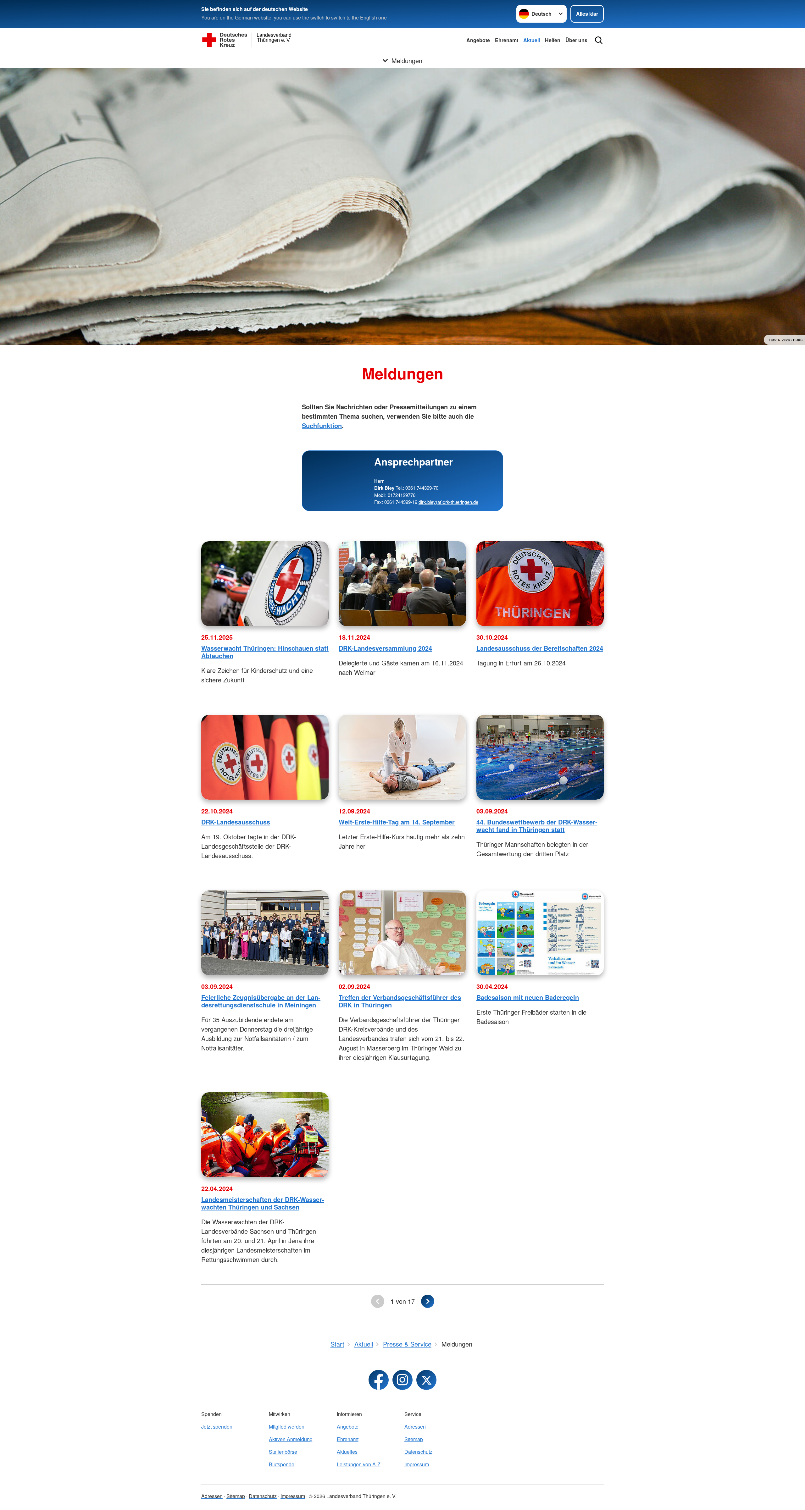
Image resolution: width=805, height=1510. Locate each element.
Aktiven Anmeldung (291, 1439)
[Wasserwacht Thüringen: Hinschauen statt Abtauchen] (265, 583)
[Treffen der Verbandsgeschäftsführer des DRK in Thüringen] (402, 932)
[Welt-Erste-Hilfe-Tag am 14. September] (402, 757)
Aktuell (531, 40)
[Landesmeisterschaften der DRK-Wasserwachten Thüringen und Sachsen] (265, 1134)
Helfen (552, 40)
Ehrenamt (506, 40)
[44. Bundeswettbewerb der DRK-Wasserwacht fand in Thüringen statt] (540, 757)
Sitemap (413, 1439)
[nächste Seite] (427, 1301)
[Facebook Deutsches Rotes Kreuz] (379, 1380)
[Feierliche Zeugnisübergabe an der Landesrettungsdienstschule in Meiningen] (265, 932)
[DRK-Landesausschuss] (265, 757)
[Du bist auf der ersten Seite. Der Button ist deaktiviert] (377, 1301)
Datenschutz (418, 1451)
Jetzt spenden (216, 1426)
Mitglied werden (286, 1426)
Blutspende (281, 1464)
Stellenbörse (283, 1451)
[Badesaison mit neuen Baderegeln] (540, 932)
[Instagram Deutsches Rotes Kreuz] (402, 1380)
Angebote (478, 40)
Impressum (416, 1464)
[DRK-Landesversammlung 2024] (402, 583)
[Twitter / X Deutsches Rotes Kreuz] (426, 1380)
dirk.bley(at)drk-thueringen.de (448, 502)
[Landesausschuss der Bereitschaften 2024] (540, 583)
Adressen (415, 1426)
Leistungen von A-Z (358, 1464)
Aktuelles (347, 1451)
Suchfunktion (322, 425)
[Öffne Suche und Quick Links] (599, 40)
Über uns (576, 40)
